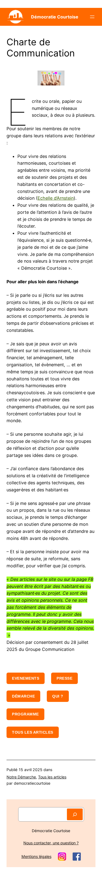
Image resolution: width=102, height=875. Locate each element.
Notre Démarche (21, 777)
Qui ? (57, 696)
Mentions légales (36, 856)
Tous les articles (32, 732)
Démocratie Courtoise (54, 17)
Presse (64, 678)
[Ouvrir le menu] (92, 17)
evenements (25, 678)
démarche (23, 696)
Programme (25, 714)
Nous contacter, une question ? (51, 843)
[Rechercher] (75, 814)
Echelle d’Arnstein (56, 198)
